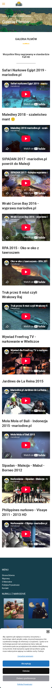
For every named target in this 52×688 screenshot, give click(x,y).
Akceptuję (26, 663)
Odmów (26, 671)
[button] (48, 631)
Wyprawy (6, 578)
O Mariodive (7, 582)
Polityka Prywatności (24, 684)
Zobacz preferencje (26, 678)
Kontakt (5, 588)
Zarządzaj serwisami (25, 656)
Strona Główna (8, 575)
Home (4, 16)
